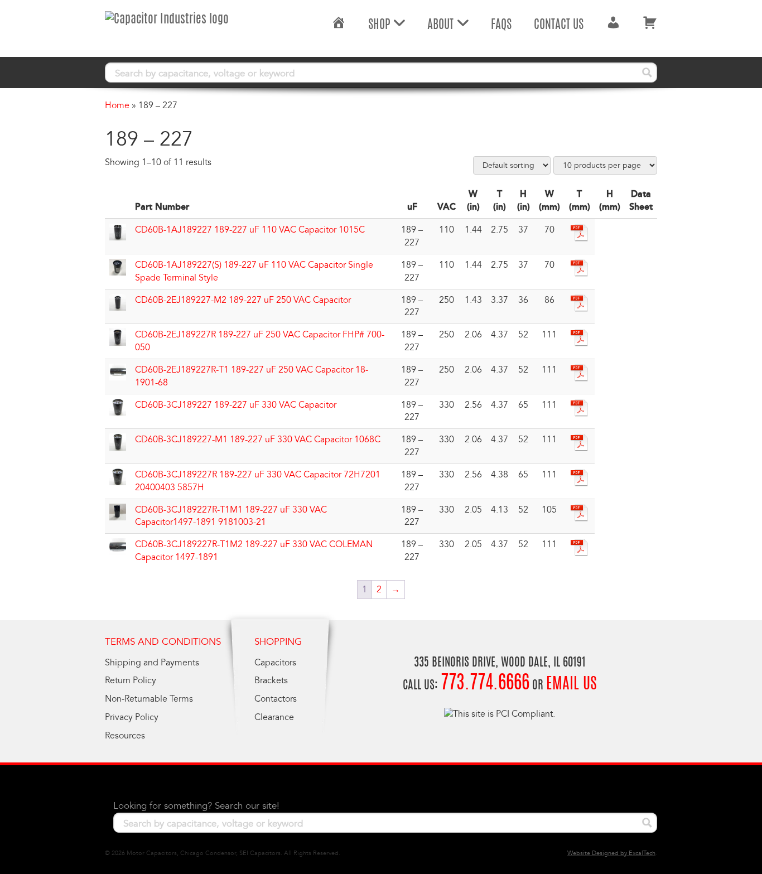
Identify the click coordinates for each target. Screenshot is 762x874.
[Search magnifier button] (647, 72)
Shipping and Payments (152, 662)
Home (117, 105)
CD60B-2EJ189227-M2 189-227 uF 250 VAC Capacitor (243, 300)
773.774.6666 (485, 684)
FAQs (501, 25)
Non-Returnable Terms (149, 698)
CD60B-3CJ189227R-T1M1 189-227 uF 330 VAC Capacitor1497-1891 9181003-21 (231, 516)
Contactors (275, 698)
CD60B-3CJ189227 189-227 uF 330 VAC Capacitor (235, 405)
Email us (571, 685)
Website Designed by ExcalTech (611, 853)
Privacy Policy (131, 717)
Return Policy (130, 680)
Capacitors (275, 662)
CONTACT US (558, 25)
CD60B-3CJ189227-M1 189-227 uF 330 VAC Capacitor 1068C (257, 439)
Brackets (271, 680)
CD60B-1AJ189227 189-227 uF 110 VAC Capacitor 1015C (250, 229)
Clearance (274, 717)
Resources (125, 735)
